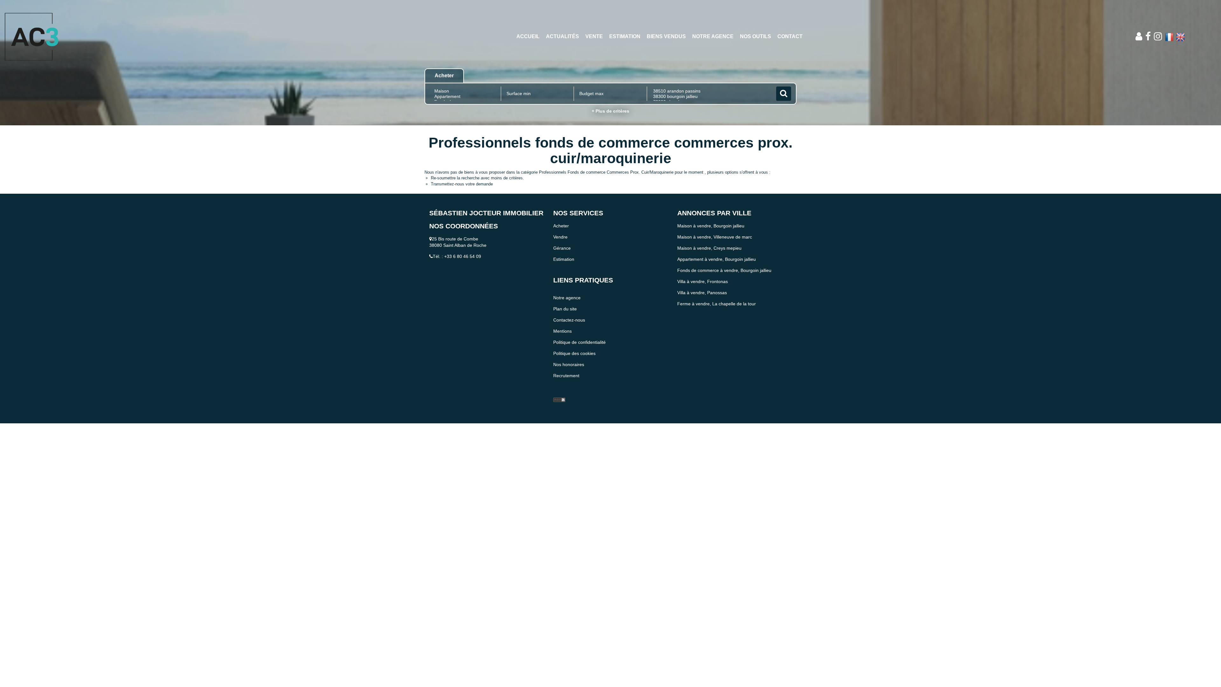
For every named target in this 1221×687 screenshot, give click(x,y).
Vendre (560, 236)
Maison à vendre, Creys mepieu (709, 248)
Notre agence (713, 36)
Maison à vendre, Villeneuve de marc (714, 236)
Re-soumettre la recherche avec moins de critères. (477, 178)
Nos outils (755, 36)
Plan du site (565, 308)
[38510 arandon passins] (710, 91)
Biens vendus (666, 36)
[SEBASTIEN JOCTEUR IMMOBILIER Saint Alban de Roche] (110, 36)
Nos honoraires (568, 364)
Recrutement (566, 375)
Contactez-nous (569, 320)
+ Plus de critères (610, 111)
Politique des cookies (574, 353)
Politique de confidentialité (579, 342)
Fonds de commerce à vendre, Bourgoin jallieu (724, 270)
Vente (594, 36)
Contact (790, 36)
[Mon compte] (1138, 36)
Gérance (562, 248)
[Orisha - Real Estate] (566, 389)
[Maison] (464, 91)
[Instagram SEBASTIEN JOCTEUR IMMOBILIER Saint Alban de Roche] (1158, 36)
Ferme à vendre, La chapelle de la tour (716, 303)
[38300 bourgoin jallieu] (710, 96)
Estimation (624, 36)
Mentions (562, 331)
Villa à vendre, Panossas (702, 292)
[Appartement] (464, 96)
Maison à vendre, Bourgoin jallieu (710, 225)
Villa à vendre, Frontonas (702, 281)
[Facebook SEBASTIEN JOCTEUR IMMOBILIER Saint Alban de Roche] (1148, 36)
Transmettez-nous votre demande (462, 184)
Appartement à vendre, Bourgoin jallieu (716, 259)
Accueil (528, 36)
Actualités (562, 36)
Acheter (561, 225)
